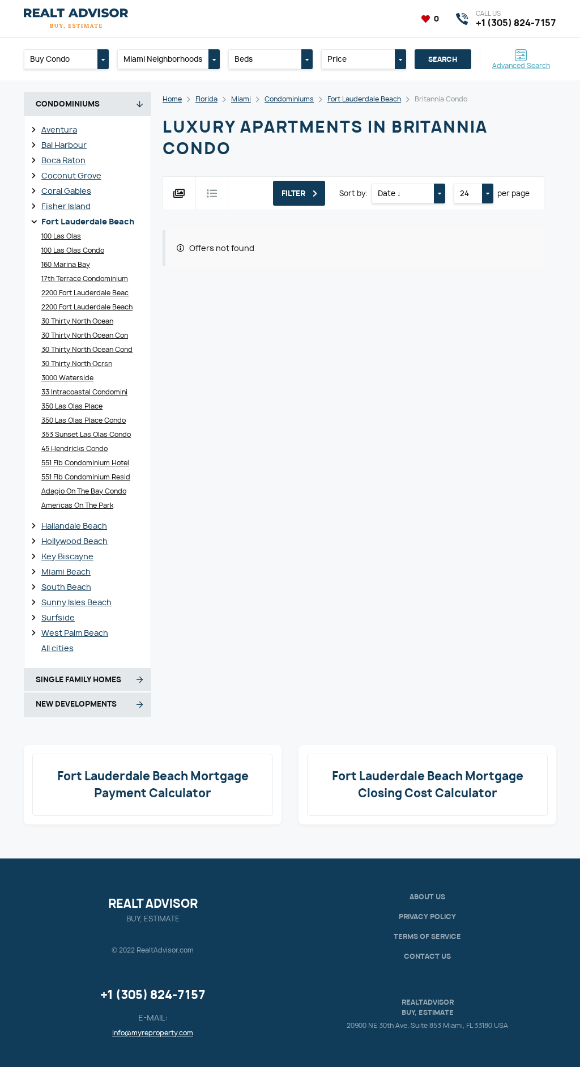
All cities (57, 648)
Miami (241, 99)
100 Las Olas (61, 236)
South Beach (66, 586)
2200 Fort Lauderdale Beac (85, 292)
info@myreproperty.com (152, 1033)
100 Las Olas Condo (72, 250)
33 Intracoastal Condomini (84, 392)
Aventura (59, 129)
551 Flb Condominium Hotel (85, 462)
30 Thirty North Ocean (77, 321)
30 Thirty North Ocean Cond (87, 349)
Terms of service (427, 936)
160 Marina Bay (65, 264)
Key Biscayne (67, 556)
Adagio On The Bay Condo (83, 491)
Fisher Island (66, 206)
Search (442, 59)
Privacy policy (427, 916)
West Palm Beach (74, 632)
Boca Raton (63, 160)
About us (427, 897)
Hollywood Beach (74, 540)
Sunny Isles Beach (76, 602)
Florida (206, 99)
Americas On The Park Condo (77, 511)
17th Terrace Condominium (84, 278)
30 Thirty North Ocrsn (76, 363)
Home (172, 99)
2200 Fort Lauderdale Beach (87, 307)
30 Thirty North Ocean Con (84, 335)
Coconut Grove (71, 175)
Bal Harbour (64, 144)
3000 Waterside (67, 377)
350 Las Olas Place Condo (83, 420)
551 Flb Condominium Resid (85, 477)
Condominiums (289, 99)
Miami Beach (66, 571)
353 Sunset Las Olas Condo (86, 434)
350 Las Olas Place (72, 406)
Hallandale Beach (74, 525)
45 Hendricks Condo (74, 448)
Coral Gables (66, 190)
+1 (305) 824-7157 (153, 995)
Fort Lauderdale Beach (87, 221)
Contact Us (427, 956)
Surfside (58, 617)
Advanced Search (521, 65)
